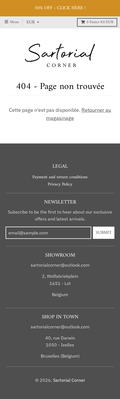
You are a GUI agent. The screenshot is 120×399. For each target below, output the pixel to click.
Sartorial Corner (69, 380)
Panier (100, 22)
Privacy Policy (60, 184)
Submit (104, 233)
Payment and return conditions (60, 177)
